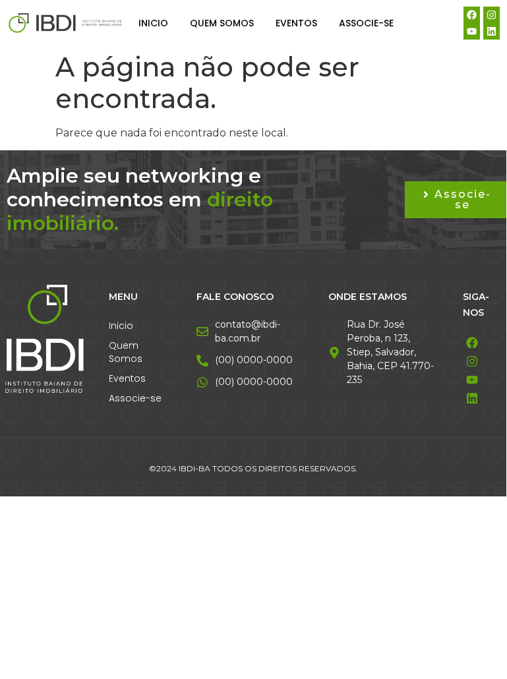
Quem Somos (222, 23)
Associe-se (366, 23)
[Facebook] (471, 15)
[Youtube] (471, 31)
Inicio (153, 23)
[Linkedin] (491, 31)
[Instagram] (491, 15)
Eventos (296, 23)
